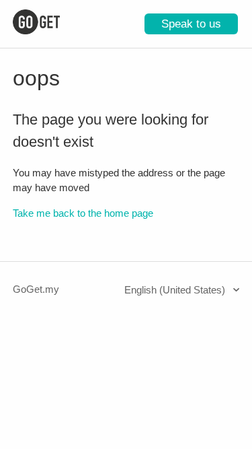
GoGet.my (36, 289)
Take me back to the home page (83, 213)
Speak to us (191, 24)
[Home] (36, 30)
